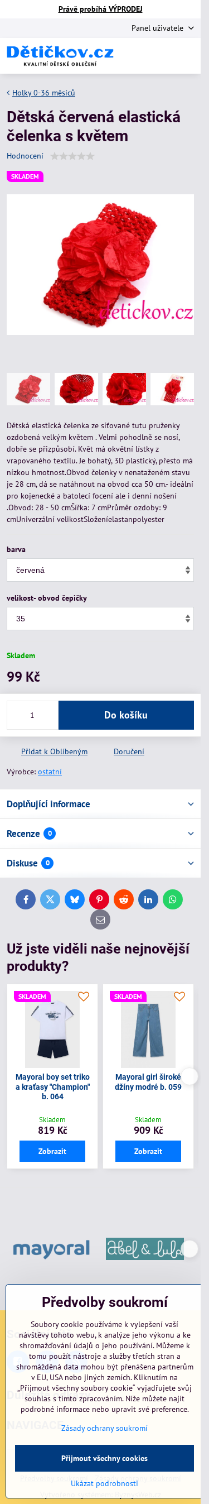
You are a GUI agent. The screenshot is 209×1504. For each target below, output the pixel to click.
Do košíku (126, 714)
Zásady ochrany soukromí (104, 1428)
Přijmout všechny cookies (104, 1458)
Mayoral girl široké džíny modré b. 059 (148, 1081)
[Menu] (187, 56)
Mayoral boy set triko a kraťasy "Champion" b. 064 (53, 1086)
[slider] (72, 156)
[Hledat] (133, 56)
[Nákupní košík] (160, 56)
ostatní (50, 772)
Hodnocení (25, 156)
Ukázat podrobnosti (104, 1483)
